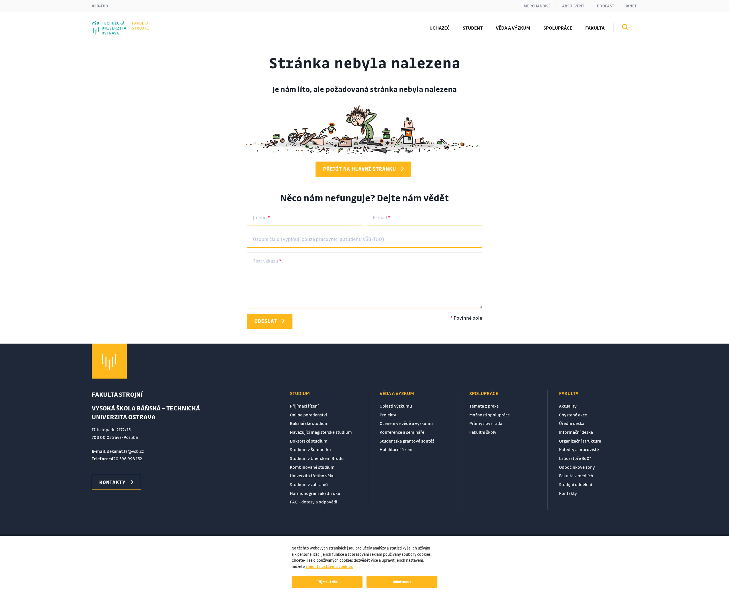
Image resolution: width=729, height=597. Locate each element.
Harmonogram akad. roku (315, 493)
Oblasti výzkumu (396, 406)
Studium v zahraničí (309, 484)
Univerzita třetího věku (312, 475)
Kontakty (114, 23)
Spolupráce (483, 393)
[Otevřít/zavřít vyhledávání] (625, 28)
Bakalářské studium (309, 423)
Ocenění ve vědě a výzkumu (406, 423)
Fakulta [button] (595, 28)
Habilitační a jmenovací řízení (138, 23)
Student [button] (473, 28)
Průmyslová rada (485, 423)
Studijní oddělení (575, 484)
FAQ (107, 23)
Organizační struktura (580, 441)
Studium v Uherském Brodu (317, 458)
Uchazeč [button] (439, 28)
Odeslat (265, 321)
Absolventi (573, 5)
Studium (300, 393)
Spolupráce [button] (557, 28)
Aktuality (568, 406)
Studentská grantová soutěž (407, 441)
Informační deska (576, 432)
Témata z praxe (484, 406)
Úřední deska (571, 423)
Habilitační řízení (396, 449)
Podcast (605, 5)
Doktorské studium (308, 441)
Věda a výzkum (397, 393)
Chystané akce (573, 415)
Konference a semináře (402, 432)
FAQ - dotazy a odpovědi (313, 502)
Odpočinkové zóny (577, 467)
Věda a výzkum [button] (513, 28)
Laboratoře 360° (575, 458)
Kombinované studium (312, 467)
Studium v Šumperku (310, 449)
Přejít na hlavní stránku (359, 169)
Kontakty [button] (112, 482)
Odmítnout (402, 581)
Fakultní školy (120, 23)
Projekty (388, 415)
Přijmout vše (327, 581)
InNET (631, 5)
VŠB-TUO (100, 5)
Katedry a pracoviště (579, 449)
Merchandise (537, 5)
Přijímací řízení (304, 406)
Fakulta (568, 393)
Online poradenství (308, 415)
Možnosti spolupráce (489, 415)
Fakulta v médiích (576, 475)
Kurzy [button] (110, 23)
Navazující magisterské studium (321, 432)
